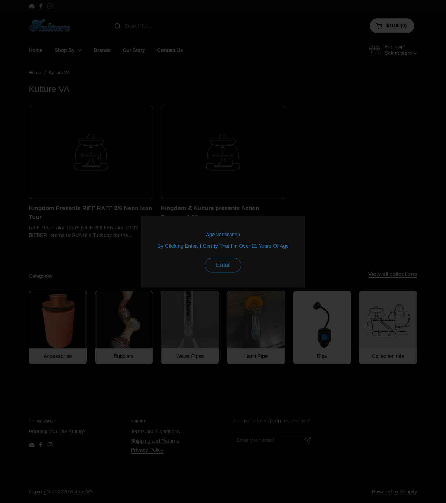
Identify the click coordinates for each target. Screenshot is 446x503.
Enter (223, 265)
